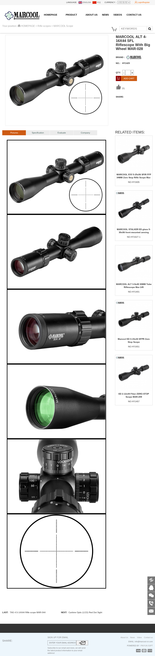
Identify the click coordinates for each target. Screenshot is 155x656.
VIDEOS (117, 14)
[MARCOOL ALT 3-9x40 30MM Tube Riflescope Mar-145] (134, 263)
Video (139, 637)
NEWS (105, 14)
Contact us (148, 637)
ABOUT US (91, 14)
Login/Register (142, 2)
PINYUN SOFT (146, 646)
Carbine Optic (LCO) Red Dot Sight (85, 612)
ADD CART (125, 78)
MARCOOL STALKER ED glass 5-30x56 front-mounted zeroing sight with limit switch (134, 232)
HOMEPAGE (50, 14)
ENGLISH (87, 2)
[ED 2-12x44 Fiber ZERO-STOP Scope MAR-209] (134, 373)
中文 (99, 2)
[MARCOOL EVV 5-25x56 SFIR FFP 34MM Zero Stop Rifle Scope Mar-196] (134, 153)
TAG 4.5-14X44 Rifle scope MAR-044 (28, 612)
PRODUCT (71, 14)
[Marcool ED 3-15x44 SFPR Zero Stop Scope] (134, 318)
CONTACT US (134, 14)
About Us (124, 637)
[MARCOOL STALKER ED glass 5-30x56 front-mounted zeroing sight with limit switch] (134, 208)
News (132, 637)
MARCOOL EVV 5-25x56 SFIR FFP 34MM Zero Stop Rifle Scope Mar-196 (134, 177)
